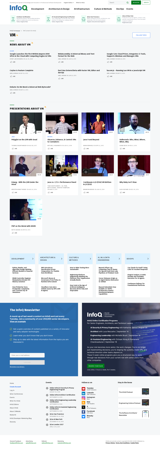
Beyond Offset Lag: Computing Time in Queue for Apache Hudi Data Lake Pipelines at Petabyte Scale (108, 270)
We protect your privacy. (17, 367)
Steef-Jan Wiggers (16, 59)
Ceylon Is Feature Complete (21, 70)
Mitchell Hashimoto (54, 145)
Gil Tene (64, 186)
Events (129, 9)
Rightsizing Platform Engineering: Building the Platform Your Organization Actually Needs (80, 277)
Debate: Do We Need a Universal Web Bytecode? (30, 87)
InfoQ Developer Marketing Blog (21, 418)
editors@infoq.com (47, 443)
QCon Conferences (16, 394)
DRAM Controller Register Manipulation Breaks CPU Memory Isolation (21, 280)
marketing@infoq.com (64, 443)
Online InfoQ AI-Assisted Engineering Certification (63, 408)
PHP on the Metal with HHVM (24, 226)
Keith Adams (51, 187)
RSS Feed (17, 35)
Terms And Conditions (123, 443)
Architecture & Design (59, 9)
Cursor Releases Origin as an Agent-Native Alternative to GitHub (109, 280)
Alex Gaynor (124, 189)
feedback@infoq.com (16, 443)
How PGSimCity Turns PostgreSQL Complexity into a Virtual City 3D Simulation (20, 289)
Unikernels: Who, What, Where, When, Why (132, 140)
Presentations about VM (27, 108)
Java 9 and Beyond (91, 139)
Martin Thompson (63, 187)
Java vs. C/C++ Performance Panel (61, 182)
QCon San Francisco (57, 414)
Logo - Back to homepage (19, 8)
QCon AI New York (56, 419)
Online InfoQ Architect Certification (62, 395)
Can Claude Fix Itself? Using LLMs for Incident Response (138, 268)
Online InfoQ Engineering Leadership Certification (63, 401)
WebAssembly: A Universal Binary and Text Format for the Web (76, 55)
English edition (68, 2)
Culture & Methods (103, 9)
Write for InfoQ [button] (80, 2)
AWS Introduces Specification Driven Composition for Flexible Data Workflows (50, 270)
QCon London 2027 (56, 424)
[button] (27, 362)
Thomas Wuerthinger (19, 145)
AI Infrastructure (82, 9)
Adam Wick (123, 145)
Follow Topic (141, 35)
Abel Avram (62, 59)
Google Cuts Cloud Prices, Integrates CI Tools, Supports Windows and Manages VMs (126, 55)
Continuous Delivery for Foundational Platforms (136, 284)
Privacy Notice (110, 443)
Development (37, 9)
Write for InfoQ (15, 401)
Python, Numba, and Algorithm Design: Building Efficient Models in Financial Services (22, 270)
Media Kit (13, 415)
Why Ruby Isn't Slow (128, 182)
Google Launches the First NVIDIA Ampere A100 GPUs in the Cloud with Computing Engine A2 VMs (30, 55)
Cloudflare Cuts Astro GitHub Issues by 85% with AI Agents (50, 288)
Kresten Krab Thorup (19, 189)
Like (14, 62)
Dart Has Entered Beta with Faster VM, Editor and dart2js (79, 71)
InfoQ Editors (14, 404)
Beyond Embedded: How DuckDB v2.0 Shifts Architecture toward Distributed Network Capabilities (107, 290)
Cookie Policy (134, 443)
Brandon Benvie (88, 189)
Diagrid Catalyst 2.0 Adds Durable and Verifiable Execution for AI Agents (137, 276)
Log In (12, 390)
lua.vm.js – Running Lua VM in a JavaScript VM (126, 70)
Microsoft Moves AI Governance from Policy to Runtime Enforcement (51, 280)
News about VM (20, 44)
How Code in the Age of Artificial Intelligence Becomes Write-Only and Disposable (79, 287)
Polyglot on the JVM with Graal (24, 139)
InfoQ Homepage (15, 30)
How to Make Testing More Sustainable (79, 268)
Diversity (13, 422)
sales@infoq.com (31, 443)
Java (13, 136)
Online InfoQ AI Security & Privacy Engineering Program (62, 389)
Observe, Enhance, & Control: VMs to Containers (61, 140)
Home (12, 383)
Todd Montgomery (54, 186)
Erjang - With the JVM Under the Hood (25, 183)
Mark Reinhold (88, 145)
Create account (15, 387)
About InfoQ (14, 408)
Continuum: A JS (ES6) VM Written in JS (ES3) (97, 183)
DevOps (120, 9)
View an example (18, 321)
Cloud (12, 51)
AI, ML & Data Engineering (104, 258)
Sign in (146, 2)
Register (136, 2)
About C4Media (15, 411)
